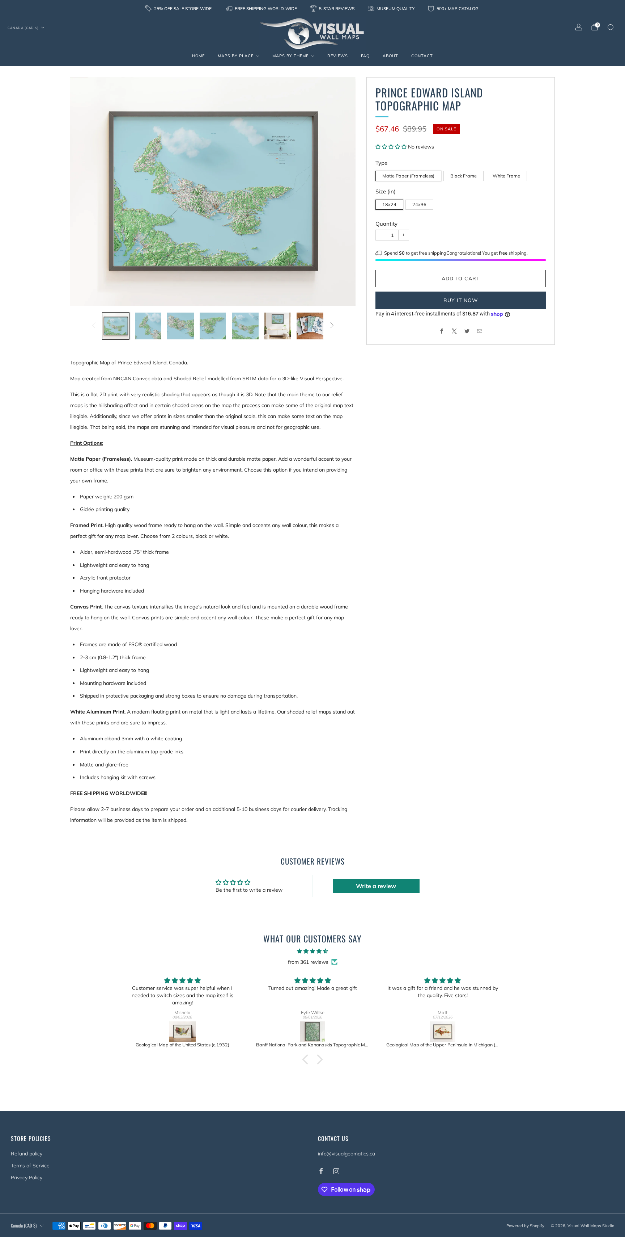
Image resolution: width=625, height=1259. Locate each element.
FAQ (365, 55)
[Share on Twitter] (467, 331)
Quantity (386, 223)
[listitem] (179, 8)
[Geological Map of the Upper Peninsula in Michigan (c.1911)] (442, 1031)
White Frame (506, 176)
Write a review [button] (376, 886)
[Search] (610, 27)
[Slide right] (332, 326)
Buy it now (460, 300)
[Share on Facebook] (442, 331)
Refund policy (26, 1153)
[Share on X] (454, 331)
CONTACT (422, 55)
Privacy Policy (26, 1177)
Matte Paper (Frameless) (408, 176)
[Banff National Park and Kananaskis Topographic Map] (312, 1031)
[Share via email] (480, 331)
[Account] (578, 27)
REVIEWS (337, 55)
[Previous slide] (84, 191)
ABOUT (390, 55)
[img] (312, 951)
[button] (391, 146)
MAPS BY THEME (290, 55)
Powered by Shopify (525, 1225)
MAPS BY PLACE (236, 55)
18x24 (389, 204)
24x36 (419, 204)
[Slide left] (93, 326)
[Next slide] (341, 191)
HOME (198, 55)
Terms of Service (30, 1165)
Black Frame (463, 176)
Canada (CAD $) (23, 28)
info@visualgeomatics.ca (346, 1153)
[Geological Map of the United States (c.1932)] (182, 1031)
